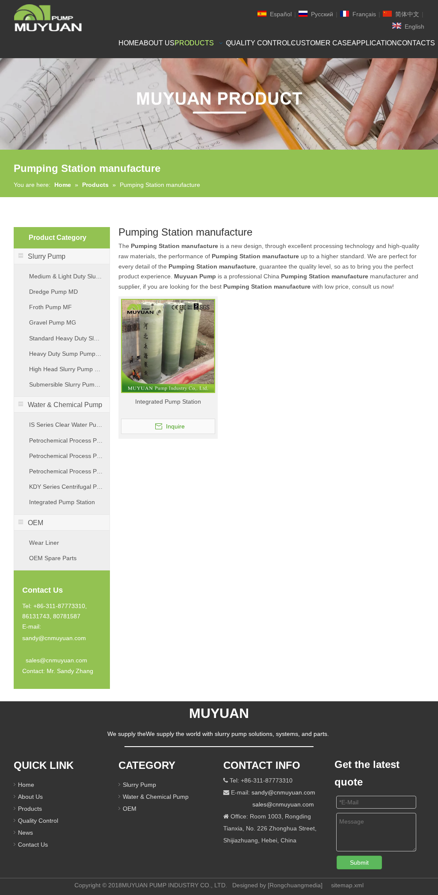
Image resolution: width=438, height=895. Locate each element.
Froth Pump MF (50, 307)
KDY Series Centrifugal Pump (66, 486)
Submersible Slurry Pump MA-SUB (66, 384)
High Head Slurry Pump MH (66, 369)
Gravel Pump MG (52, 322)
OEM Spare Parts (53, 558)
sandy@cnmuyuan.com (54, 638)
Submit (359, 862)
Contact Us (33, 844)
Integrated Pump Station (62, 502)
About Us (30, 796)
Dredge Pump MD (53, 291)
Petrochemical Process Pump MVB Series (66, 455)
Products (30, 808)
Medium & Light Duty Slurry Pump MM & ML (66, 276)
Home (26, 784)
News (25, 832)
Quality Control (38, 820)
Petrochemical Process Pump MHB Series (66, 471)
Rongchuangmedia (295, 885)
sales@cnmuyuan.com (56, 660)
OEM (129, 808)
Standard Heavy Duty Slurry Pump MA (66, 338)
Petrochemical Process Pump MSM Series (66, 440)
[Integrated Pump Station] (168, 345)
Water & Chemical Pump (156, 796)
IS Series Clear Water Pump (66, 424)
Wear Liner (44, 542)
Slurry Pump (139, 784)
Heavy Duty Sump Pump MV (66, 353)
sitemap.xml (347, 885)
